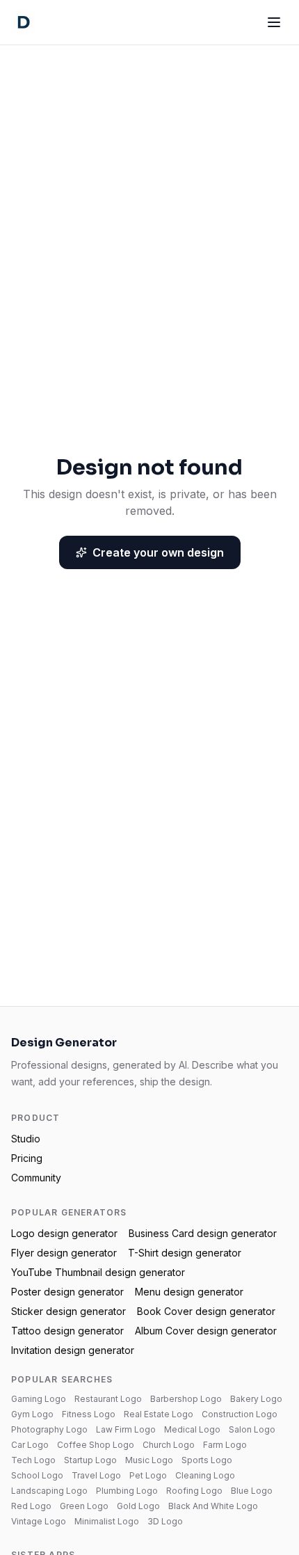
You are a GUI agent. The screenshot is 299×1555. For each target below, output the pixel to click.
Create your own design (158, 552)
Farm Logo (225, 1445)
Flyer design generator (64, 1253)
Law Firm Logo (126, 1429)
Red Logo (31, 1506)
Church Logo (169, 1445)
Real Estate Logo (158, 1414)
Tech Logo (33, 1460)
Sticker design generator (68, 1311)
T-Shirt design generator (184, 1253)
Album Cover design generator (206, 1331)
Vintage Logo (38, 1521)
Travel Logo (96, 1475)
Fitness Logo (88, 1414)
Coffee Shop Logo (95, 1445)
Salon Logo (252, 1429)
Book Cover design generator (206, 1311)
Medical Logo (192, 1429)
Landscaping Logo (49, 1490)
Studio (25, 1139)
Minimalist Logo (106, 1521)
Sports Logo (206, 1460)
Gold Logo (138, 1506)
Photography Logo (49, 1429)
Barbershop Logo (186, 1399)
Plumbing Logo (127, 1490)
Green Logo (84, 1506)
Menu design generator (189, 1292)
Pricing (26, 1158)
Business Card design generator (203, 1233)
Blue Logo (252, 1490)
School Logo (37, 1475)
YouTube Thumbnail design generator (98, 1272)
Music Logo (149, 1460)
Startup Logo (90, 1460)
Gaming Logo (38, 1399)
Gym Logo (32, 1414)
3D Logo (165, 1521)
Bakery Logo (256, 1399)
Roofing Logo (194, 1490)
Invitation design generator (72, 1350)
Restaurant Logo (108, 1399)
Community (36, 1177)
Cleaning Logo (205, 1475)
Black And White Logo (213, 1506)
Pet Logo (148, 1475)
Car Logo (30, 1445)
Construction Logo (239, 1414)
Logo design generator (64, 1233)
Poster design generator (67, 1292)
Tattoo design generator (67, 1331)
